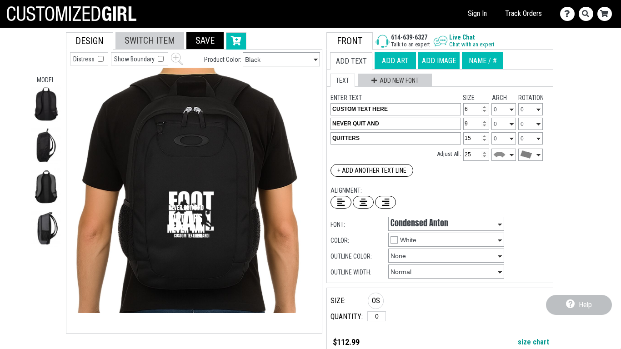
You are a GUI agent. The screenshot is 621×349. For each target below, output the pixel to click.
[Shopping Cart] (606, 14)
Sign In (477, 13)
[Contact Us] (569, 14)
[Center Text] (363, 202)
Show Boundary (135, 59)
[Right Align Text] (385, 202)
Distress (84, 59)
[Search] (588, 14)
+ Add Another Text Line (371, 170)
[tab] (89, 41)
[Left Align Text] (341, 202)
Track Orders (523, 13)
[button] (46, 104)
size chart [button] (533, 342)
